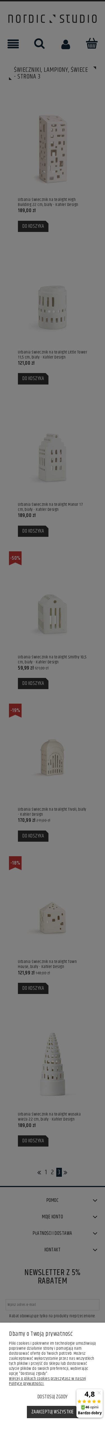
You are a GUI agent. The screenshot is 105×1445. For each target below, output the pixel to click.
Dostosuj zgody (53, 1397)
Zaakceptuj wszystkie (52, 1412)
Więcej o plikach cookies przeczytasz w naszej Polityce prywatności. (47, 1381)
